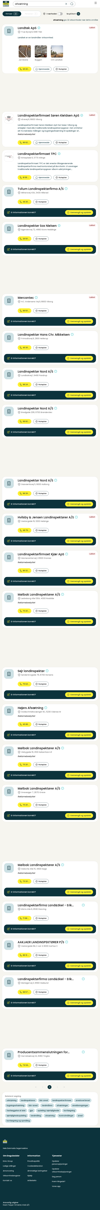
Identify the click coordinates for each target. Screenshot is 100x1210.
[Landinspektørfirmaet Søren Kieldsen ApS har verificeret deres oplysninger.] (81, 115)
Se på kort (71, 14)
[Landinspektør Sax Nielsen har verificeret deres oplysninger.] (59, 225)
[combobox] (40, 4)
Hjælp (29, 1175)
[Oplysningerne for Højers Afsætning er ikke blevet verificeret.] (45, 707)
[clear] (66, 4)
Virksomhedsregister (11, 1175)
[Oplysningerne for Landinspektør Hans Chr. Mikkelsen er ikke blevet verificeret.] (72, 334)
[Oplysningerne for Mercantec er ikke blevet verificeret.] (36, 297)
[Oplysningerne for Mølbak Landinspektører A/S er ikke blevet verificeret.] (62, 594)
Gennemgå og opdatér (80, 212)
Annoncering (8, 1171)
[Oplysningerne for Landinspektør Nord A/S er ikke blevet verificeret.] (55, 371)
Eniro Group (8, 1161)
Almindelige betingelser (37, 1171)
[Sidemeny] (95, 2)
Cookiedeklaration (35, 1166)
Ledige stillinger (9, 1166)
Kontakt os (7, 1180)
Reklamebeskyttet (26, 134)
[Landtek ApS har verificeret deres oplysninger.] (38, 27)
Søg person (56, 1176)
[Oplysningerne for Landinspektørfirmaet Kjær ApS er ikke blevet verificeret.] (66, 554)
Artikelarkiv (31, 1180)
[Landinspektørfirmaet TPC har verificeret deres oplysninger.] (59, 153)
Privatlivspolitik (33, 1161)
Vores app (56, 1186)
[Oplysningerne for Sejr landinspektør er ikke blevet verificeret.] (47, 670)
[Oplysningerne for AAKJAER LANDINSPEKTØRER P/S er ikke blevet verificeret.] (66, 942)
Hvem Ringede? (58, 1181)
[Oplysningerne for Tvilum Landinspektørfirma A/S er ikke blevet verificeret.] (66, 188)
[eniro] (6, 4)
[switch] (60, 13)
